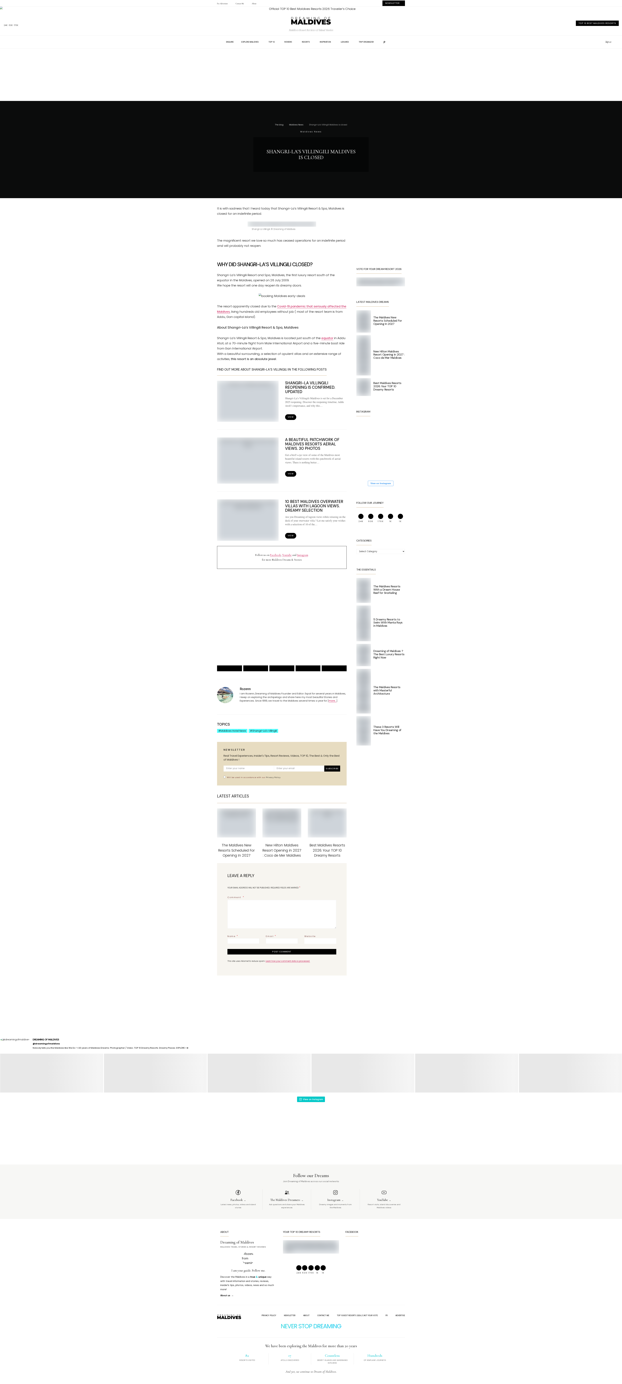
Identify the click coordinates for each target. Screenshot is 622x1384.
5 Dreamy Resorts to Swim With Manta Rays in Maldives (388, 623)
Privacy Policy (273, 777)
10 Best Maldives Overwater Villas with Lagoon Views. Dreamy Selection (314, 506)
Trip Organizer (366, 42)
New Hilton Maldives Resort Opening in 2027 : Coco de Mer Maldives (281, 850)
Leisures (345, 42)
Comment (234, 897)
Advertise (400, 1315)
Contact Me (240, 3)
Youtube (287, 555)
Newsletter (289, 1315)
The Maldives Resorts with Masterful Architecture (386, 690)
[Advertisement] (311, 78)
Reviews (288, 42)
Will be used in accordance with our (254, 777)
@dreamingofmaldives (46, 1043)
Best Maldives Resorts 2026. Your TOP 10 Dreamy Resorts (327, 850)
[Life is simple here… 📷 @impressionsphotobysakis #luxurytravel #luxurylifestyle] (385, 429)
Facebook (275, 555)
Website (310, 936)
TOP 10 (272, 42)
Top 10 (608, 41)
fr (384, 42)
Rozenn (245, 689)
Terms (256, 647)
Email (271, 936)
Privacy (247, 647)
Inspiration (325, 42)
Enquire (230, 42)
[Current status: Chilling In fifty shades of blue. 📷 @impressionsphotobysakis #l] (366, 448)
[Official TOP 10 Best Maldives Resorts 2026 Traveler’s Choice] (311, 9)
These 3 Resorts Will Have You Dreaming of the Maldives (387, 730)
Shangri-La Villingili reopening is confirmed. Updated (310, 387)
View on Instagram (380, 483)
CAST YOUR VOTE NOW (307, 636)
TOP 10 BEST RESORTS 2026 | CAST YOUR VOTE (357, 1315)
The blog (279, 124)
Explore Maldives (250, 42)
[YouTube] (602, 42)
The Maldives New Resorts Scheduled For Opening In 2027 (236, 850)
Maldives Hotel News (233, 731)
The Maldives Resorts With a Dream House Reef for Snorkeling (386, 590)
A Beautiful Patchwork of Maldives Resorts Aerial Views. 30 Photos (312, 444)
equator (327, 338)
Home (216, 42)
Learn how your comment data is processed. (288, 961)
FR (387, 1315)
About (254, 3)
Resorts (306, 42)
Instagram (302, 555)
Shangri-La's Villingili (264, 731)
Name (232, 936)
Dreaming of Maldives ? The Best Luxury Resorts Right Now (388, 654)
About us (225, 1295)
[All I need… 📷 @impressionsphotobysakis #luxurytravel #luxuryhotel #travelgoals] (385, 468)
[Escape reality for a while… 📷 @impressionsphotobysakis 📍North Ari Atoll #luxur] (385, 448)
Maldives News (296, 124)
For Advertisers (222, 3)
